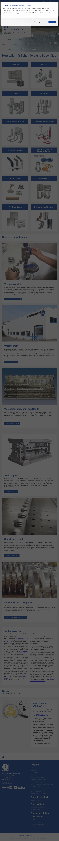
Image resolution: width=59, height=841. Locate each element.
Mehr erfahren (20, 13)
